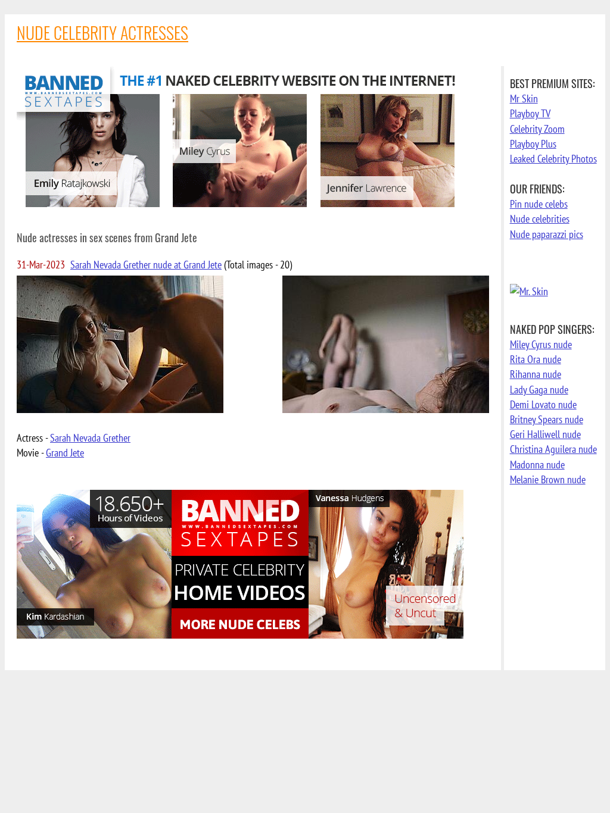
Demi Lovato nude (543, 404)
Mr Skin (524, 98)
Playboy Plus (533, 144)
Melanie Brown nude (548, 479)
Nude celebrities (539, 219)
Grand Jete (65, 452)
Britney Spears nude (546, 419)
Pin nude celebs (539, 204)
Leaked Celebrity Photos (553, 158)
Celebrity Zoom (537, 129)
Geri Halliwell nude (545, 434)
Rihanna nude (535, 374)
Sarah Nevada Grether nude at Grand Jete (146, 264)
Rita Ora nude (535, 359)
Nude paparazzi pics (546, 234)
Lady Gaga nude (539, 389)
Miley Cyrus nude (541, 344)
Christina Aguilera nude (553, 449)
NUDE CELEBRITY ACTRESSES (102, 32)
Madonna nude (537, 464)
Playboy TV (530, 113)
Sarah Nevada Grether (90, 438)
